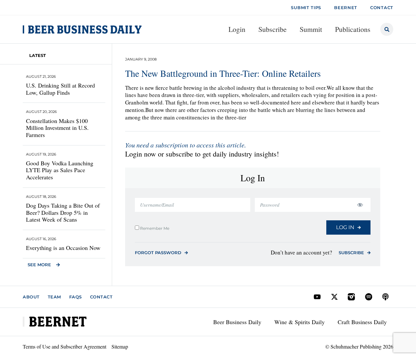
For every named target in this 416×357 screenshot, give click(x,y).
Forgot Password (158, 252)
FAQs (75, 296)
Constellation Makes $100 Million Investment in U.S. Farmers (57, 128)
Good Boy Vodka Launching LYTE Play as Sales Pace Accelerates (59, 170)
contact (381, 7)
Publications (352, 29)
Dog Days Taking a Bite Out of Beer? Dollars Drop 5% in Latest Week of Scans (63, 212)
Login (236, 29)
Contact (101, 296)
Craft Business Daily (362, 322)
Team (54, 296)
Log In (345, 227)
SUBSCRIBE (351, 252)
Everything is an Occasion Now (63, 248)
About (31, 296)
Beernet (345, 7)
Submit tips (306, 7)
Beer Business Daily (237, 322)
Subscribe (272, 29)
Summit (311, 29)
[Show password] (359, 205)
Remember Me (154, 228)
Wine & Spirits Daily (299, 322)
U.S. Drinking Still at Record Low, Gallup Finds (60, 88)
